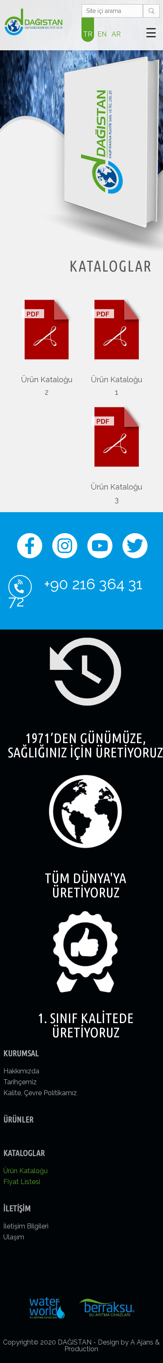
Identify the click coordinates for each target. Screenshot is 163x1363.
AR (116, 34)
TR (87, 34)
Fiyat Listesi (21, 1182)
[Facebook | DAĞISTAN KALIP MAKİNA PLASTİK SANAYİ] (29, 552)
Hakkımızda (21, 1071)
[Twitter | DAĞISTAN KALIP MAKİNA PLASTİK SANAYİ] (135, 552)
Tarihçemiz (20, 1082)
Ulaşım (13, 1237)
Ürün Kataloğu (25, 1171)
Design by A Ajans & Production (112, 1345)
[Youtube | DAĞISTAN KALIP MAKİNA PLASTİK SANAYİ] (100, 552)
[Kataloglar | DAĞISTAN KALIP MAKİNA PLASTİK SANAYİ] (116, 358)
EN (102, 34)
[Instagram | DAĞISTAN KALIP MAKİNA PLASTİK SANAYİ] (65, 552)
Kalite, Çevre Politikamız (40, 1093)
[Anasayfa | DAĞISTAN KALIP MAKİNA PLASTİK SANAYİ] (33, 22)
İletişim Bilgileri (25, 1226)
